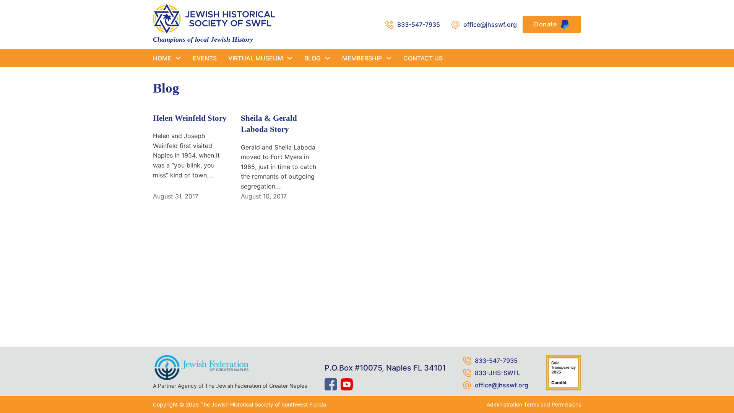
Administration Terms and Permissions (534, 404)
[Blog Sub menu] (328, 58)
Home (162, 58)
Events (205, 58)
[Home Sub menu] (178, 58)
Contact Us (423, 58)
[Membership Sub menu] (389, 58)
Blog (312, 58)
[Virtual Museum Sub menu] (290, 58)
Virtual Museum (255, 58)
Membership (362, 58)
